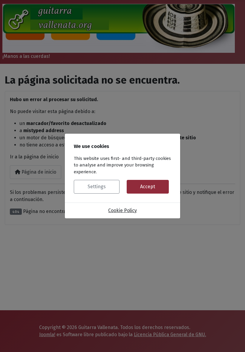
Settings (97, 186)
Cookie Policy (122, 210)
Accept (147, 186)
